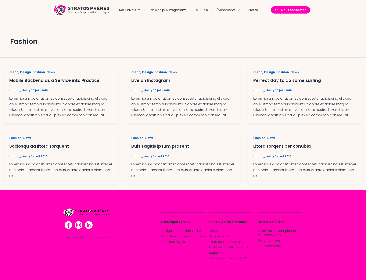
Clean (13, 72)
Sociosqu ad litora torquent (39, 146)
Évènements (226, 10)
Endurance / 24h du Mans (228, 247)
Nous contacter (269, 246)
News (51, 72)
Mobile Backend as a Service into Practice (54, 80)
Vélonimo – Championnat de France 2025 (277, 233)
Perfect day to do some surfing (287, 80)
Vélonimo (216, 231)
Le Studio (201, 10)
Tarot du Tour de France (227, 242)
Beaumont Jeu (269, 240)
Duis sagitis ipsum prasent (160, 146)
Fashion (39, 72)
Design (25, 72)
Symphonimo (219, 236)
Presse (253, 10)
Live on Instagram (150, 80)
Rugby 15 (215, 253)
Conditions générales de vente (184, 236)
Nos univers (127, 10)
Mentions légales (174, 242)
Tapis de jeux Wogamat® (167, 10)
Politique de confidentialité (181, 231)
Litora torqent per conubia (282, 146)
